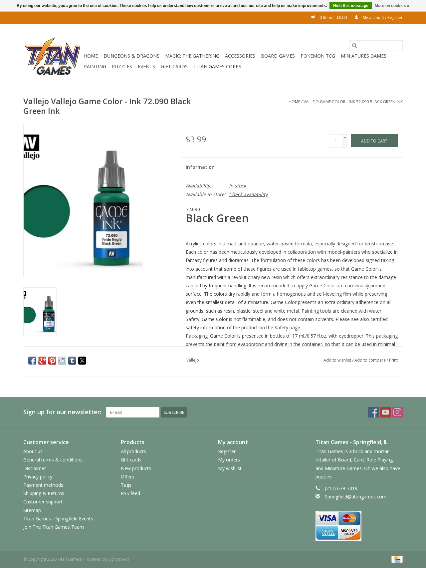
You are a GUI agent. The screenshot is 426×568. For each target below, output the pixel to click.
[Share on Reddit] (62, 361)
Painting (95, 66)
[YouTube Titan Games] (385, 412)
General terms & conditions (53, 459)
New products (136, 468)
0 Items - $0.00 (333, 17)
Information (200, 167)
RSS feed (130, 493)
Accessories (240, 56)
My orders (229, 459)
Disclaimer (34, 468)
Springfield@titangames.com (355, 496)
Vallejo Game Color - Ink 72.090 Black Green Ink (353, 102)
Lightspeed (118, 559)
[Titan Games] (52, 56)
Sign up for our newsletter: (62, 412)
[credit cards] (359, 526)
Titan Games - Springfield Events (58, 518)
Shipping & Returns (43, 493)
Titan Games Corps (217, 66)
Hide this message (350, 5)
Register (227, 451)
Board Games (278, 56)
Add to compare (370, 360)
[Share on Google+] (42, 361)
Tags (126, 485)
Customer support (43, 501)
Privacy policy (37, 476)
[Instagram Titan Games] (397, 412)
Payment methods (43, 485)
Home (91, 56)
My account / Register (382, 17)
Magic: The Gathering (192, 56)
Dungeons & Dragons (131, 56)
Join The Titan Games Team (53, 527)
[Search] (354, 45)
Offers (127, 476)
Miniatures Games (363, 56)
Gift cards (174, 66)
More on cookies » (392, 5)
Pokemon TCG (318, 56)
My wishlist (230, 468)
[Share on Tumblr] (72, 361)
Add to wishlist (337, 360)
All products (133, 451)
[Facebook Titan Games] (373, 412)
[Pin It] (52, 361)
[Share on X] (82, 361)
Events (146, 66)
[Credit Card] (396, 559)
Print (393, 360)
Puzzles (122, 66)
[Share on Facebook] (32, 361)
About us (33, 451)
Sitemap (32, 510)
